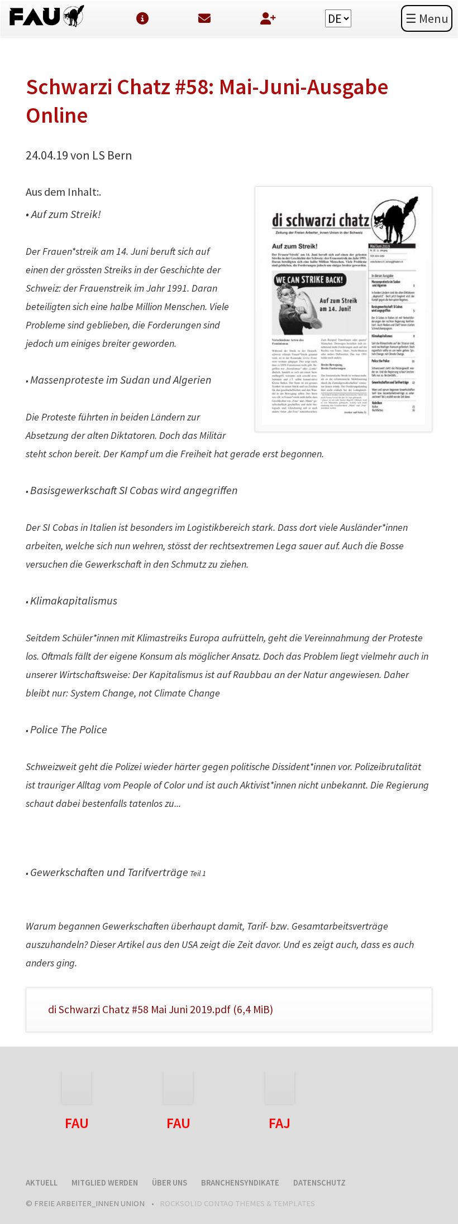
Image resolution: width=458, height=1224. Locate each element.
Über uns (169, 1183)
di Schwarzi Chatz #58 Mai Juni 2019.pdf (160, 1009)
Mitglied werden (104, 1183)
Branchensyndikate (240, 1183)
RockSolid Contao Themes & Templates (237, 1203)
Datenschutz (319, 1183)
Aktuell (42, 1183)
